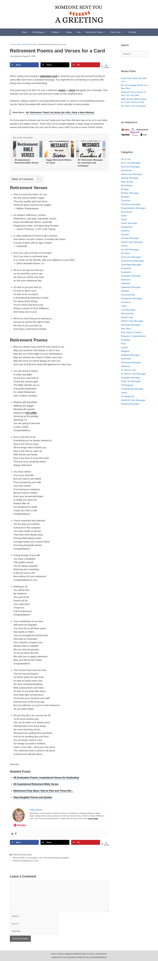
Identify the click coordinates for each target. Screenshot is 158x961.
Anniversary (126, 170)
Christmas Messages (131, 204)
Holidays (55, 32)
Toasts (124, 392)
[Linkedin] (12, 833)
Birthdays (125, 197)
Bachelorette (127, 185)
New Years (126, 328)
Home (24, 32)
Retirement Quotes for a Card (25, 861)
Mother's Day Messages (132, 321)
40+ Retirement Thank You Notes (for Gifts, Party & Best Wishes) (60, 112)
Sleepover (125, 366)
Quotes (69, 32)
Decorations (126, 212)
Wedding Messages (130, 404)
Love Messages (128, 310)
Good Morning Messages (132, 261)
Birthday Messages (130, 193)
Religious (125, 351)
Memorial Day (127, 313)
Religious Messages (130, 355)
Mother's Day (127, 317)
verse (72, 90)
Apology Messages (129, 178)
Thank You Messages (131, 381)
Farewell (125, 234)
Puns (79, 32)
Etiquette (125, 231)
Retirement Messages (29, 44)
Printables (125, 340)
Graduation (126, 268)
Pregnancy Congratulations (133, 336)
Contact (60, 954)
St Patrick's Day (128, 370)
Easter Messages (129, 223)
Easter (124, 215)
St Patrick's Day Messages (133, 374)
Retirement (126, 359)
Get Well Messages (130, 249)
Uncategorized (127, 396)
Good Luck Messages (131, 257)
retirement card (48, 76)
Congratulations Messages (133, 208)
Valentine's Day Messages (133, 400)
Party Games (115, 32)
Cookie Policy (101, 954)
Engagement (126, 227)
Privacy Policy (88, 954)
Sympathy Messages (130, 377)
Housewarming (128, 295)
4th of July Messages (131, 163)
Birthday (125, 189)
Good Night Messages (131, 264)
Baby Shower (127, 182)
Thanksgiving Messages (132, 389)
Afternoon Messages (130, 167)
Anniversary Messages (131, 174)
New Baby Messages (130, 325)
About (53, 954)
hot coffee (31, 412)
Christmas (125, 200)
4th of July (126, 159)
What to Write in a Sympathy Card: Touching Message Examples (41, 858)
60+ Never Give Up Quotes (133, 106)
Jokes (124, 306)
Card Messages (38, 32)
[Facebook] (16, 833)
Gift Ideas (132, 32)
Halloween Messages (131, 287)
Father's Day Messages (132, 242)
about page (93, 818)
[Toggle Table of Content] (37, 179)
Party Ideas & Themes (94, 32)
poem (62, 90)
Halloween (125, 280)
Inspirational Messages (131, 298)
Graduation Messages (131, 276)
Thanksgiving (127, 385)
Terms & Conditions (73, 954)
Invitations (125, 302)
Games (124, 246)
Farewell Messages (130, 238)
